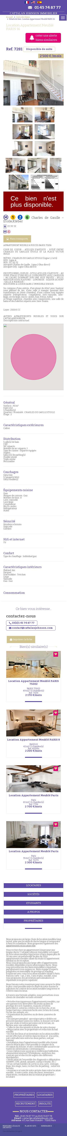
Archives (7, 1128)
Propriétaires (33, 920)
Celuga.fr (18, 1131)
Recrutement (25, 1103)
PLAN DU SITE (30, 1126)
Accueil (9, 17)
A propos (33, 911)
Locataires (33, 885)
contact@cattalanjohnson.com (37, 1118)
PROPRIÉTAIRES (24, 1094)
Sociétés (33, 894)
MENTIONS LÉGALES (11, 1126)
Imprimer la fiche (22, 639)
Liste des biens (23, 17)
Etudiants (33, 903)
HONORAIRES (46, 1126)
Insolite (45, 1103)
